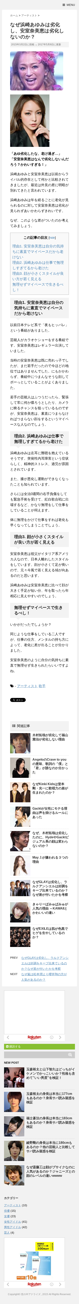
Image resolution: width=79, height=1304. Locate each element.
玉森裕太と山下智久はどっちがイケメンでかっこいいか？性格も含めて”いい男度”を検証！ (50, 1073)
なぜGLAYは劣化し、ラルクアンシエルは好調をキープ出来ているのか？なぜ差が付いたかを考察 (45, 963)
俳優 (7, 1210)
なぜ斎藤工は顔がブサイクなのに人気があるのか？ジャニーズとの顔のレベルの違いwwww (50, 1171)
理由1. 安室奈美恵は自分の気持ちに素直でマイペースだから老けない (38, 251)
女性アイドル (12, 1221)
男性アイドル (12, 1227)
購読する (15, 1046)
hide (52, 237)
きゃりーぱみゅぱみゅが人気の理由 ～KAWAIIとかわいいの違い (50, 908)
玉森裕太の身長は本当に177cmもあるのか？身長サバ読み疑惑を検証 (50, 1098)
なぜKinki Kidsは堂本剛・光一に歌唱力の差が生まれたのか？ (50, 788)
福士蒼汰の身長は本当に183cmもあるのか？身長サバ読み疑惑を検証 (50, 1122)
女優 (7, 1216)
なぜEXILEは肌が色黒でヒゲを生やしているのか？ (50, 933)
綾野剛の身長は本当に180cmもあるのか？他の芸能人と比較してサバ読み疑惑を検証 (50, 1147)
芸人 (7, 1232)
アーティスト (27, 686)
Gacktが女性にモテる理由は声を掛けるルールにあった (50, 813)
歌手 (42, 686)
